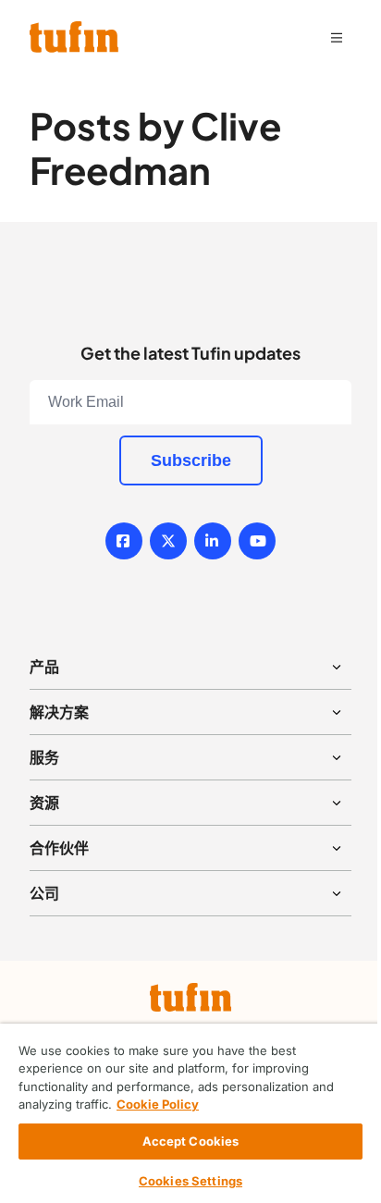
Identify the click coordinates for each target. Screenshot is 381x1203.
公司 (44, 893)
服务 (44, 757)
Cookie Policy (158, 1104)
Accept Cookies (191, 1141)
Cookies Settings (190, 1180)
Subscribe (191, 460)
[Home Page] (74, 37)
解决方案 (59, 712)
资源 (44, 802)
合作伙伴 (59, 848)
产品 (44, 666)
